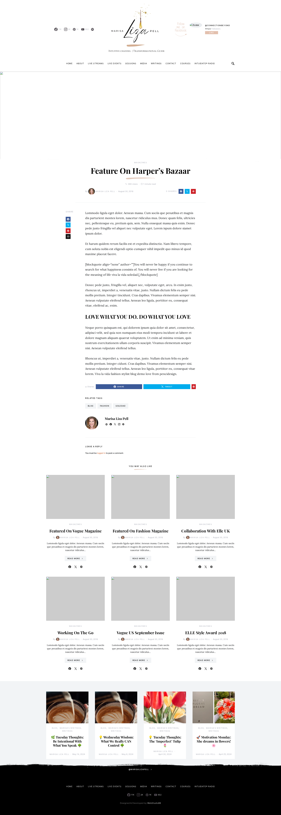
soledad (121, 406)
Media (143, 63)
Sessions (130, 63)
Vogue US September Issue (140, 632)
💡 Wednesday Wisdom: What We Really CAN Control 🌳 (116, 741)
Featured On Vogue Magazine (75, 530)
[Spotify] (92, 29)
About (80, 63)
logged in (101, 453)
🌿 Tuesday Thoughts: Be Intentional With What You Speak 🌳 (67, 741)
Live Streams (96, 63)
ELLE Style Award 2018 (205, 632)
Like (211, 32)
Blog (55, 728)
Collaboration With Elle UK (205, 530)
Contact (171, 63)
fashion (104, 406)
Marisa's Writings (70, 728)
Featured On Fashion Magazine (140, 530)
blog (91, 406)
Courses (185, 63)
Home (69, 63)
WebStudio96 (154, 803)
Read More (73, 558)
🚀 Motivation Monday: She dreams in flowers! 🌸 (213, 741)
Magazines (140, 162)
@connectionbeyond (217, 25)
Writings (156, 63)
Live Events (114, 63)
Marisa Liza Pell (105, 191)
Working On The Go (76, 632)
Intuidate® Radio (204, 63)
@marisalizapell (139, 769)
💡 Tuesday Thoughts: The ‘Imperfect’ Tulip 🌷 (164, 741)
